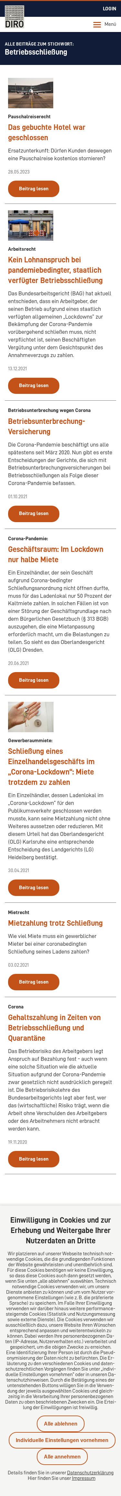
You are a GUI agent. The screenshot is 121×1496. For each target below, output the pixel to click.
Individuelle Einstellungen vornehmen (62, 1440)
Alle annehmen (62, 1456)
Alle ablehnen (60, 1424)
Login (109, 8)
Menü (110, 24)
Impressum (84, 1478)
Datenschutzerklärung (90, 1472)
